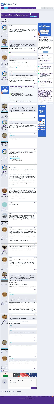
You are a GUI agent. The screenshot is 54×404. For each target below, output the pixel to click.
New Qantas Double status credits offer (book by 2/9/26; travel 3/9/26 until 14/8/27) (46, 83)
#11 (36, 202)
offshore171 (48, 92)
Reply (35, 36)
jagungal (46, 96)
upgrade (48, 46)
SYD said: (11, 274)
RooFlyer (39, 97)
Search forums (6, 10)
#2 (36, 39)
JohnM (39, 95)
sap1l (48, 96)
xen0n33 (42, 97)
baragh (42, 99)
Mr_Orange (48, 91)
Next (5, 23)
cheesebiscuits (44, 98)
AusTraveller (47, 100)
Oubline (51, 90)
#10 (36, 188)
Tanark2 (47, 97)
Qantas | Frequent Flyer (43, 71)
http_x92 (49, 99)
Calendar (11, 10)
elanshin (2, 21)
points (44, 99)
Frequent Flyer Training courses (45, 45)
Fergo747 (51, 91)
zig (38, 93)
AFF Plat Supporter (5, 112)
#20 (36, 356)
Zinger (50, 94)
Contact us (31, 396)
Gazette (33, 8)
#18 (36, 314)
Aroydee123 (47, 94)
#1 (36, 25)
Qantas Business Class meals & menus (46, 78)
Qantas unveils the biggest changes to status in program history (46, 74)
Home (2, 8)
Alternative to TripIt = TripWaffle (45, 66)
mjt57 (51, 96)
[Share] (35, 25)
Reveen (39, 92)
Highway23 (39, 91)
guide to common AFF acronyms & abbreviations (44, 61)
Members (14, 10)
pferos (50, 97)
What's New (11, 8)
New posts (2, 10)
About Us (27, 396)
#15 (36, 257)
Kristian (50, 100)
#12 (36, 213)
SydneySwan (40, 96)
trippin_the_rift (46, 93)
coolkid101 (39, 98)
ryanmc (45, 97)
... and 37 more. (40, 101)
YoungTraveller (43, 94)
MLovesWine (40, 90)
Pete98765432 (48, 98)
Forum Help (44, 396)
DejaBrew (44, 91)
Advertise (50, 396)
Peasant (42, 93)
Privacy (40, 396)
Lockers (46, 99)
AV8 (42, 91)
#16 (36, 272)
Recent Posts (40, 64)
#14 (36, 244)
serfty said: (11, 57)
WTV (44, 95)
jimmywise (42, 95)
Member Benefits (27, 8)
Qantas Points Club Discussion (45, 70)
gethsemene (47, 95)
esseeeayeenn (44, 92)
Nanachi (43, 96)
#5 (36, 103)
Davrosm (49, 93)
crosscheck (47, 90)
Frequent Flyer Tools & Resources (45, 68)
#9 (36, 165)
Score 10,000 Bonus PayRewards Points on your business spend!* (22, 86)
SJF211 (51, 92)
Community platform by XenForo (27, 398)
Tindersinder (44, 90)
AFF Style (2, 396)
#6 (36, 119)
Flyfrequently (40, 100)
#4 (36, 71)
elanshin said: (12, 41)
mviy (40, 93)
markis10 (39, 94)
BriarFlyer (43, 100)
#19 (36, 340)
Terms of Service (36, 396)
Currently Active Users (42, 89)
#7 (36, 133)
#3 (36, 55)
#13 (36, 227)
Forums (6, 8)
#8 (36, 149)
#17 (36, 292)
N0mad (39, 99)
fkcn (49, 96)
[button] (14, 8)
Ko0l (41, 92)
